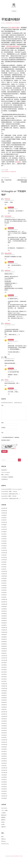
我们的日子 (4, 815)
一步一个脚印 (4, 810)
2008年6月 (4, 641)
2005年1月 (3, 737)
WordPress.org (5, 843)
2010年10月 (4, 576)
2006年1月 (3, 709)
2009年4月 (4, 618)
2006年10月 (4, 688)
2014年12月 (4, 522)
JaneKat (3, 498)
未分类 (6, 169)
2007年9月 (4, 662)
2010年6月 (3, 585)
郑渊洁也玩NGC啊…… (14, 493)
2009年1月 (3, 625)
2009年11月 (4, 602)
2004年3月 (4, 761)
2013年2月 (3, 545)
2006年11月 (4, 686)
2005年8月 (4, 721)
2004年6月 (4, 754)
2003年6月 (4, 782)
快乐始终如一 (4, 470)
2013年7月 (3, 534)
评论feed (3, 841)
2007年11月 (4, 658)
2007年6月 (4, 669)
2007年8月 (4, 665)
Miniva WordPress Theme (17, 856)
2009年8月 (4, 609)
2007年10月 (4, 660)
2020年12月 (4, 508)
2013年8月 (3, 531)
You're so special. (5, 472)
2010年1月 (3, 597)
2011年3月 (3, 566)
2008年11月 (4, 630)
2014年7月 (3, 527)
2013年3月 (3, 543)
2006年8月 (4, 693)
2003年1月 (3, 793)
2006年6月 (4, 697)
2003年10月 (4, 772)
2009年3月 (4, 620)
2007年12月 (4, 655)
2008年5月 (4, 644)
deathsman (7, 270)
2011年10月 (4, 559)
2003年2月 (4, 791)
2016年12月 (4, 513)
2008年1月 (3, 653)
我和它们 (3, 819)
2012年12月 (4, 550)
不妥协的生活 (4, 479)
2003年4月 (4, 786)
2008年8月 (4, 637)
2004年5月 (4, 756)
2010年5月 (3, 587)
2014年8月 (3, 524)
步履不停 (3, 826)
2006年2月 (4, 707)
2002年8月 (4, 798)
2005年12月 (4, 711)
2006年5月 (4, 700)
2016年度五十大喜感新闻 (7, 477)
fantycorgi (7, 198)
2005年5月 (4, 728)
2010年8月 (3, 580)
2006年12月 (4, 683)
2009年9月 (4, 606)
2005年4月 (4, 730)
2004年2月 (4, 763)
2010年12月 (4, 571)
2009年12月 (4, 599)
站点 (2, 432)
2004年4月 (4, 758)
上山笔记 (3, 812)
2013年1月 (3, 548)
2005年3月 (4, 732)
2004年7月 (4, 751)
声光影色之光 (7, 171)
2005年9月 (4, 718)
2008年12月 (4, 627)
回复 (5, 204)
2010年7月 (3, 583)
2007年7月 (4, 667)
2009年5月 (4, 616)
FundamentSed (5, 489)
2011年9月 (3, 562)
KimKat (3, 493)
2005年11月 (4, 714)
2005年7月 (4, 723)
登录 (2, 836)
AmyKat (3, 491)
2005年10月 (4, 716)
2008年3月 (4, 648)
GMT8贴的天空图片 (14, 27)
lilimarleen (17, 22)
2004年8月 (4, 749)
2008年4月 (4, 646)
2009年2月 (4, 623)
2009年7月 (4, 611)
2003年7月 (4, 779)
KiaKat (2, 496)
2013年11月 (4, 529)
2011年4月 (3, 564)
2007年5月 (4, 672)
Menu (14, 11)
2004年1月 (3, 765)
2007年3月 (4, 676)
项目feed (3, 839)
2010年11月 (4, 573)
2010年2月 (3, 594)
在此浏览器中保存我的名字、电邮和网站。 (11, 437)
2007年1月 (3, 681)
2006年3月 (4, 704)
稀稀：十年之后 (5, 474)
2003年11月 (4, 770)
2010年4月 (3, 590)
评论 (2, 405)
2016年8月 (3, 515)
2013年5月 (3, 538)
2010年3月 (3, 592)
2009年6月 (4, 613)
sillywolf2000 (8, 253)
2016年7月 (3, 517)
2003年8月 (4, 777)
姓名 (2, 422)
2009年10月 (4, 604)
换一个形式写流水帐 (6, 180)
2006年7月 (4, 695)
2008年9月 (4, 634)
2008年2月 (4, 651)
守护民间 (17, 162)
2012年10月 (4, 552)
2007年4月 (4, 674)
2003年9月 (4, 775)
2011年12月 (4, 557)
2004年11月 (4, 742)
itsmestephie (8, 216)
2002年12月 (4, 796)
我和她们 (3, 817)
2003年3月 (4, 789)
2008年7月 (4, 639)
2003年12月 (4, 768)
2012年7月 (3, 555)
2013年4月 (3, 541)
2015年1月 (3, 520)
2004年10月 (4, 744)
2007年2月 (4, 679)
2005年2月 (4, 735)
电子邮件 (3, 427)
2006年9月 (4, 690)
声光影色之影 (13, 171)
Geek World (4, 808)
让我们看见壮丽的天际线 (12, 46)
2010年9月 (3, 578)
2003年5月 (4, 784)
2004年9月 (4, 747)
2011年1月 (3, 569)
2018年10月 (4, 510)
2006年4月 (4, 702)
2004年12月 (4, 739)
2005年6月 (4, 725)
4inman (6, 379)
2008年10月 (4, 632)
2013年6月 (3, 536)
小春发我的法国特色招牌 (22, 180)
